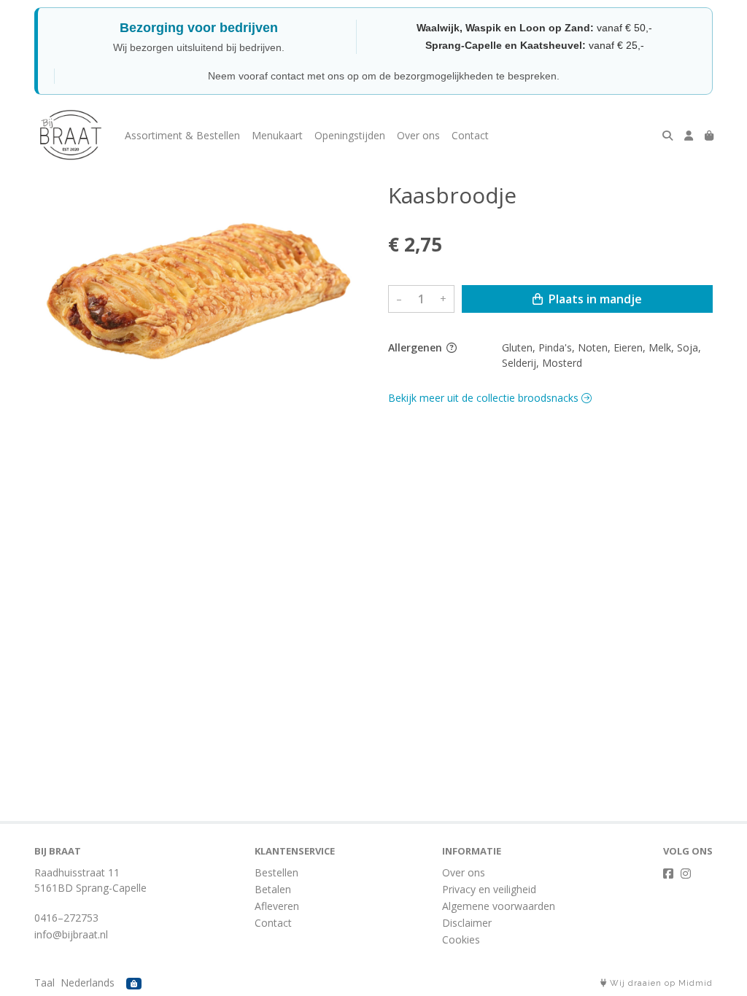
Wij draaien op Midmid (660, 983)
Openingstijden (349, 135)
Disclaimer (467, 923)
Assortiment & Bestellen (182, 135)
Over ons (418, 135)
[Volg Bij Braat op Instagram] (686, 873)
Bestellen (276, 872)
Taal (44, 982)
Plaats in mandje (594, 299)
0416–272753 (66, 918)
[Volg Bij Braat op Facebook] (668, 873)
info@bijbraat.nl (71, 934)
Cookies (461, 939)
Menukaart (277, 135)
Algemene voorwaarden (498, 906)
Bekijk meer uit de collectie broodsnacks (484, 398)
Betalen (273, 889)
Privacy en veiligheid (489, 889)
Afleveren (277, 906)
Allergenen (416, 347)
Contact (470, 135)
